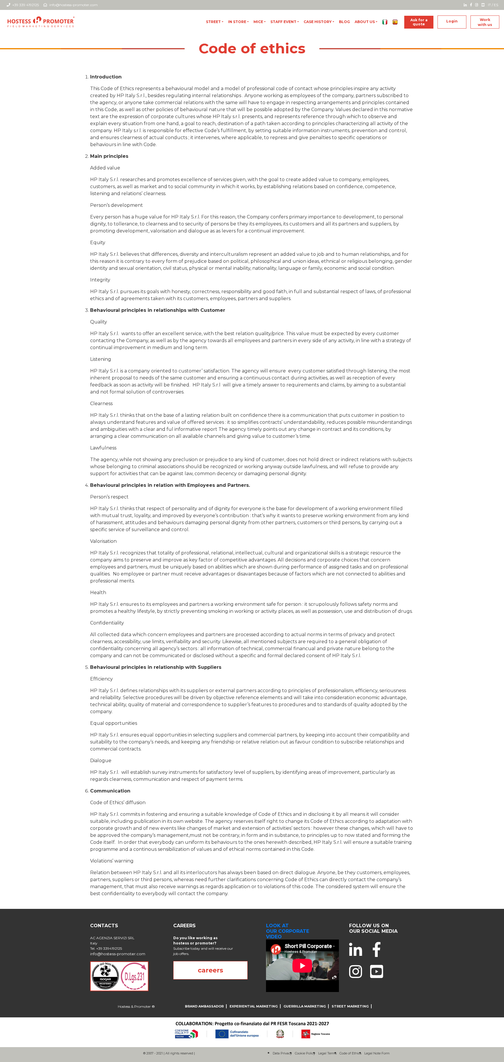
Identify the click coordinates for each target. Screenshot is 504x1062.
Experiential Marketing (254, 1006)
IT (489, 5)
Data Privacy (282, 1053)
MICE (258, 22)
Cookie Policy (305, 1053)
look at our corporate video (287, 931)
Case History (318, 22)
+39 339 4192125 (25, 5)
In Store (237, 22)
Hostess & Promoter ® (136, 1006)
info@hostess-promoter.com (73, 5)
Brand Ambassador (204, 1006)
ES (496, 5)
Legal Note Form (377, 1053)
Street (213, 22)
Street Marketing (350, 1006)
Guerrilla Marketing (305, 1006)
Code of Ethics (350, 1053)
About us (365, 22)
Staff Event (283, 22)
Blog (344, 22)
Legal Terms (327, 1053)
